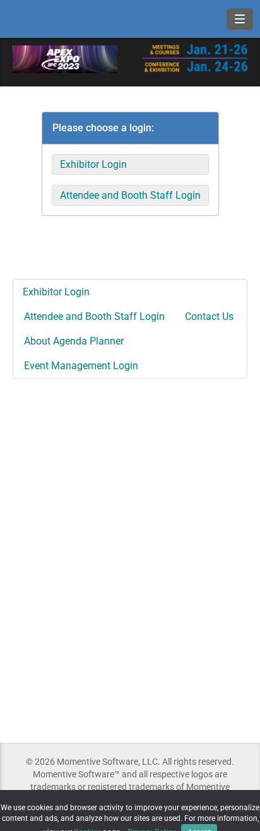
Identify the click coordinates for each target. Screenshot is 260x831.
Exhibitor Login (93, 164)
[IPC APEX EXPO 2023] (65, 58)
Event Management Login (81, 366)
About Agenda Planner (74, 341)
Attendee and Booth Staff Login (130, 195)
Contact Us (209, 316)
